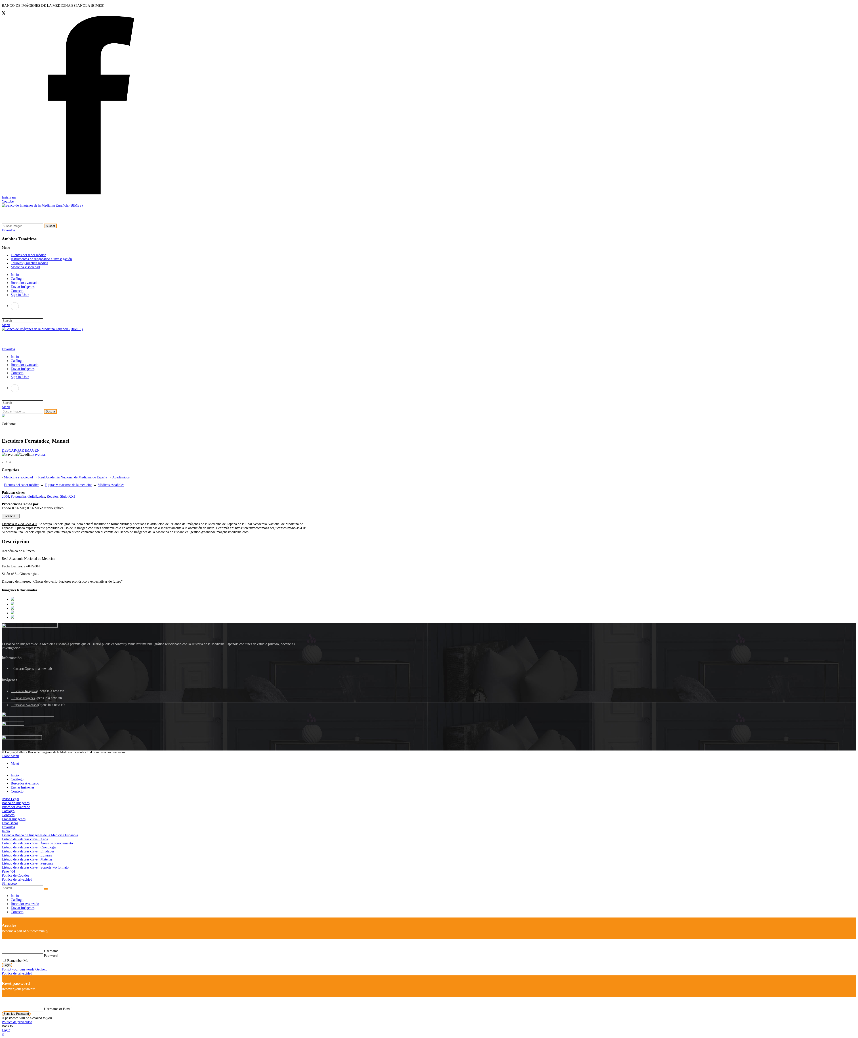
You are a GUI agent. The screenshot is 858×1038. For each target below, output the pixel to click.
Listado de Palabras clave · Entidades (28, 851)
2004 (5, 496)
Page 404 (8, 871)
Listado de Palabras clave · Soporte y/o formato (35, 867)
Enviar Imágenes (24, 698)
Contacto (19, 668)
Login (7, 965)
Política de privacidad (17, 879)
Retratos (52, 496)
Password (51, 956)
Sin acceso (9, 883)
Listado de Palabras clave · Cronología (29, 847)
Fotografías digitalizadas (28, 496)
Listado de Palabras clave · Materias (27, 859)
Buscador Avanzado (25, 705)
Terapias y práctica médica (29, 263)
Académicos (121, 477)
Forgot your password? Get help (24, 969)
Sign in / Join (20, 295)
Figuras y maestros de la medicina (68, 485)
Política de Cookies (15, 875)
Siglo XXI (67, 496)
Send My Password (16, 1013)
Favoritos (39, 454)
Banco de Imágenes (15, 803)
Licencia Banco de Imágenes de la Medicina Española (40, 835)
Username (51, 951)
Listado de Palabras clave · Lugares (27, 855)
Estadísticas (10, 823)
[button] (8, 230)
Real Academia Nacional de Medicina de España (72, 477)
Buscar (50, 226)
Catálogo (17, 779)
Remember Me (17, 960)
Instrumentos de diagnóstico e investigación (41, 259)
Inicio (15, 775)
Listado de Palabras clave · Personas (27, 863)
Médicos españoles (111, 485)
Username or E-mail (58, 1009)
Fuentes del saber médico (28, 255)
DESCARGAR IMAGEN (21, 450)
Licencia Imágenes (25, 691)
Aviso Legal (10, 799)
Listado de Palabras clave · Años (25, 839)
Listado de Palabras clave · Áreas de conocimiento (37, 843)
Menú (15, 763)
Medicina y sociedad (25, 267)
